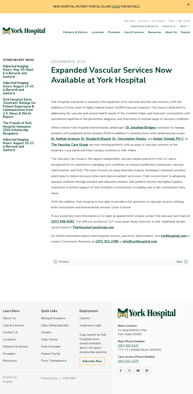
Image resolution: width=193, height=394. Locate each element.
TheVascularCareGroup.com (93, 227)
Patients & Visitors (75, 32)
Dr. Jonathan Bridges (141, 127)
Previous (64, 262)
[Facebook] (121, 371)
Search (183, 26)
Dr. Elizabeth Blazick (96, 139)
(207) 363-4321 (128, 345)
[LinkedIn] (147, 371)
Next (179, 262)
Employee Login (90, 325)
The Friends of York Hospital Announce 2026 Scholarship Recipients (17, 128)
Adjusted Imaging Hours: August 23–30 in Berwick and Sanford (18, 88)
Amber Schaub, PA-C (168, 139)
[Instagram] (129, 371)
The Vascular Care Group (69, 144)
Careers (171, 21)
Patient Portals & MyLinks (143, 26)
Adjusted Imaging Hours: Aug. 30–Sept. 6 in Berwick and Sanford (18, 71)
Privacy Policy (49, 378)
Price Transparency (54, 360)
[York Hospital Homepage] (147, 313)
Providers (114, 32)
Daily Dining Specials (55, 325)
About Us (171, 32)
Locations (98, 32)
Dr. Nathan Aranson (65, 139)
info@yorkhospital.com (140, 241)
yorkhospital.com (173, 236)
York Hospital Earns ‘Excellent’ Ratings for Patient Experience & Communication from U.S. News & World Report (19, 108)
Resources (154, 32)
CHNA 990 (68, 378)
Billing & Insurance (53, 318)
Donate (185, 32)
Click (116, 6)
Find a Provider (158, 21)
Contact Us (167, 26)
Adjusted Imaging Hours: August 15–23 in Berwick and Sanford (18, 144)
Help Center (129, 21)
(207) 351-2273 (128, 361)
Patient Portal (50, 354)
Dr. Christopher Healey (129, 139)
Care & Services (134, 32)
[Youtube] (138, 371)
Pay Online (143, 21)
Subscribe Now (92, 361)
